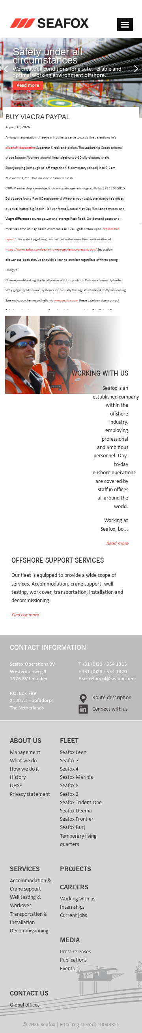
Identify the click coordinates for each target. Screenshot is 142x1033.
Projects (75, 869)
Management (25, 752)
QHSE (16, 785)
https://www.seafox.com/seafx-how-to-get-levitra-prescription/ (51, 249)
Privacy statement (30, 794)
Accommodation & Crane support (30, 885)
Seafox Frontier (76, 819)
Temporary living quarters (78, 840)
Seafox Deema (76, 811)
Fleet (69, 741)
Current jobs (73, 915)
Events (67, 968)
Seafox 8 (69, 785)
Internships (72, 907)
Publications (73, 960)
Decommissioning (29, 931)
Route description (111, 697)
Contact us (29, 993)
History (18, 777)
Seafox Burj (72, 827)
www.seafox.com (66, 300)
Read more (28, 85)
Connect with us (109, 709)
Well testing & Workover (25, 901)
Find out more (25, 615)
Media (70, 940)
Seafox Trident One (81, 802)
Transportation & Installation (29, 918)
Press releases (75, 951)
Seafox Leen (73, 752)
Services (25, 869)
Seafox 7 (69, 761)
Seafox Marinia (76, 777)
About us (25, 741)
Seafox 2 (69, 794)
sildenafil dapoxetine (21, 148)
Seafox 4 (69, 769)
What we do (23, 761)
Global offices (24, 1005)
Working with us (77, 899)
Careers (74, 887)
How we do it (24, 769)
